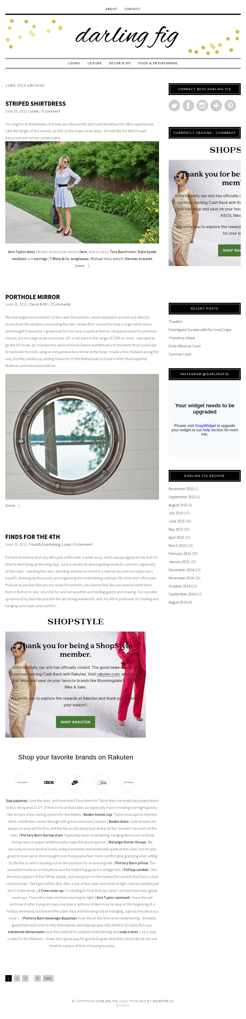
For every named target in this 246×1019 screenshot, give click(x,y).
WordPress (163, 1001)
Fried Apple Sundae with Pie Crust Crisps (200, 329)
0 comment (51, 111)
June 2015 (177, 521)
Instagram (202, 105)
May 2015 (176, 529)
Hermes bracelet (139, 258)
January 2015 (179, 561)
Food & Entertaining (158, 63)
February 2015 (180, 553)
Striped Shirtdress (35, 103)
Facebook (188, 105)
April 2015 (176, 537)
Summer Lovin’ (180, 354)
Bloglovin (216, 105)
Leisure (95, 63)
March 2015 (177, 545)
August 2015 (178, 505)
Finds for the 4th (32, 537)
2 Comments (60, 304)
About (111, 9)
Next (48, 978)
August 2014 (178, 602)
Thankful (175, 321)
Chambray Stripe (182, 337)
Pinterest (230, 105)
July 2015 (176, 512)
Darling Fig (107, 1001)
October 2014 (180, 586)
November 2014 (181, 577)
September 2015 (182, 496)
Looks (74, 63)
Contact (133, 9)
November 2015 (181, 488)
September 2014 (182, 594)
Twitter (174, 105)
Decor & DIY (120, 63)
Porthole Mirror (32, 297)
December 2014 (181, 569)
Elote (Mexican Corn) (185, 346)
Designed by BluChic (123, 1005)
